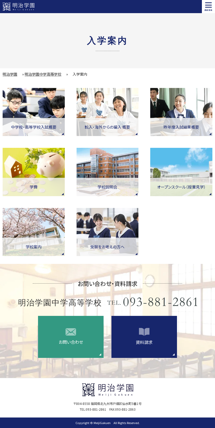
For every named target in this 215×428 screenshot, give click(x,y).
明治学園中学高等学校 (43, 74)
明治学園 (10, 74)
